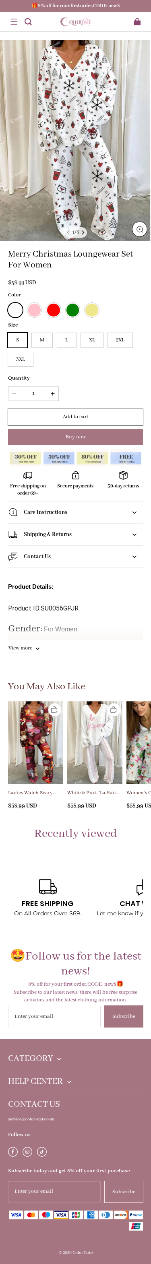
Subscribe (123, 1016)
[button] (13, 21)
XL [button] (92, 340)
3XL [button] (20, 359)
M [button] (42, 340)
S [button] (17, 340)
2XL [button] (120, 340)
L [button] (66, 340)
